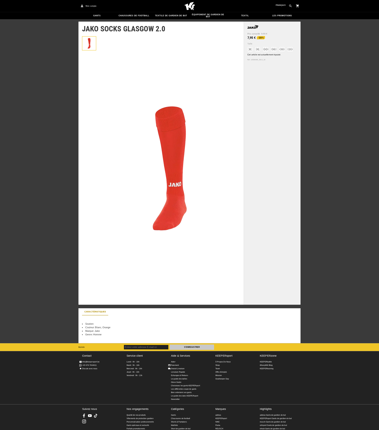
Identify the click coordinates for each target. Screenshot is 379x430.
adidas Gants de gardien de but (273, 415)
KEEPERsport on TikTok (96, 416)
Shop (217, 365)
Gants (97, 15)
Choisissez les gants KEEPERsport (185, 386)
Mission (218, 375)
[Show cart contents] (298, 6)
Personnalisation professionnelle (140, 422)
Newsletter (175, 399)
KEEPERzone (268, 355)
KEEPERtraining (266, 369)
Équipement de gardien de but (208, 15)
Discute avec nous (89, 369)
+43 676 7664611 (89, 365)
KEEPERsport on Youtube (90, 416)
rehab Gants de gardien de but (272, 429)
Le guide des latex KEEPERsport (184, 396)
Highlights (266, 409)
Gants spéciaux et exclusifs (138, 425)
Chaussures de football (134, 15)
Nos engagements (137, 409)
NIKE (217, 422)
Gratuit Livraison (178, 369)
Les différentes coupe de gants (183, 389)
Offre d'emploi (221, 372)
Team (217, 369)
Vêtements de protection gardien (140, 418)
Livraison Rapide (178, 372)
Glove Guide (176, 382)
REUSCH (219, 429)
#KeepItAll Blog (266, 365)
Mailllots (174, 425)
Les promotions (282, 15)
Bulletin (81, 347)
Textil (245, 15)
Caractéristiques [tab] (95, 311)
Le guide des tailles (179, 379)
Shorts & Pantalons (179, 422)
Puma (217, 425)
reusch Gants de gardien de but (273, 422)
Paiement (175, 365)
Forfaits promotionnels (136, 429)
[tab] (89, 43)
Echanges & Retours (179, 375)
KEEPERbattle (266, 362)
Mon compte (91, 6)
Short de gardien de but (180, 429)
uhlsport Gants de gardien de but (273, 425)
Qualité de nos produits (136, 415)
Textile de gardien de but (171, 15)
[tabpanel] (130, 329)
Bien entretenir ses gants (181, 392)
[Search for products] (290, 6)
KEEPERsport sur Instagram (84, 421)
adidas (218, 415)
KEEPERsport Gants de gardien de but (276, 418)
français (281, 5)
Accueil (189, 6)
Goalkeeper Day (222, 379)
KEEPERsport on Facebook (84, 416)
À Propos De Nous (223, 362)
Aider (173, 362)
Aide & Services (180, 355)
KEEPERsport (223, 355)
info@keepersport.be (90, 362)
